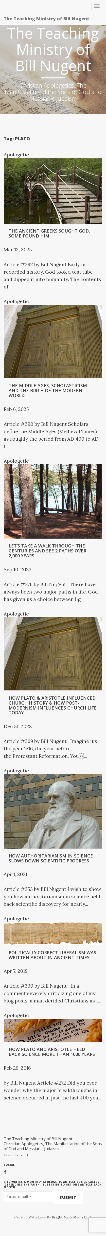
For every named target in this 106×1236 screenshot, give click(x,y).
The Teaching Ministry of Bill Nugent (46, 19)
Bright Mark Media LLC (71, 1217)
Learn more (14, 1155)
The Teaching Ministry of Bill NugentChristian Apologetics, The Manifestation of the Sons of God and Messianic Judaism (53, 1143)
